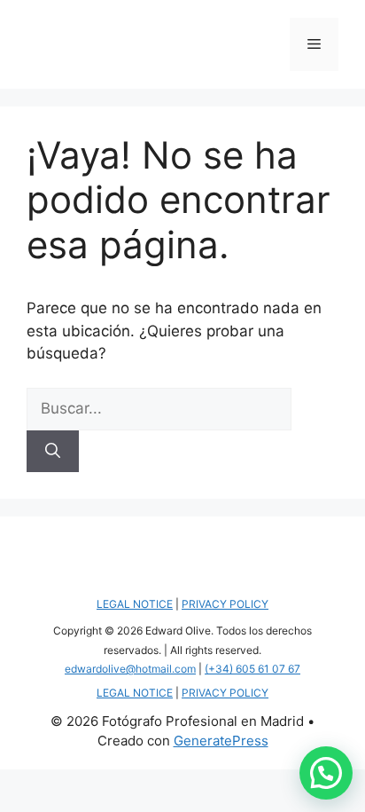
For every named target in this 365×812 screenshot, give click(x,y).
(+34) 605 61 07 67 (252, 668)
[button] (326, 773)
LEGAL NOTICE (135, 604)
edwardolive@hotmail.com (130, 668)
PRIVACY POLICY (225, 604)
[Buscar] (53, 451)
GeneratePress (221, 740)
